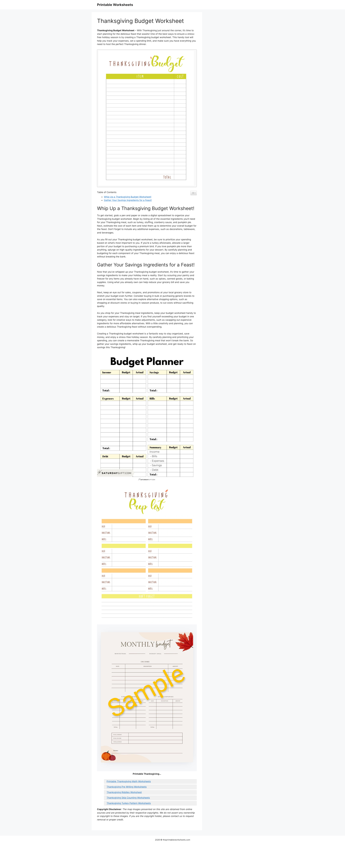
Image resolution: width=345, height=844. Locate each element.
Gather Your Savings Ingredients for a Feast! (128, 200)
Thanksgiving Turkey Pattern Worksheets (129, 803)
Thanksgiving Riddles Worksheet (124, 792)
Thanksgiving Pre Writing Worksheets (127, 786)
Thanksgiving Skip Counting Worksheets (128, 797)
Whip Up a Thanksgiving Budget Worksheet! (127, 196)
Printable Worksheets (115, 5)
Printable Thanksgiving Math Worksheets (129, 781)
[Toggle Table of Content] (193, 193)
